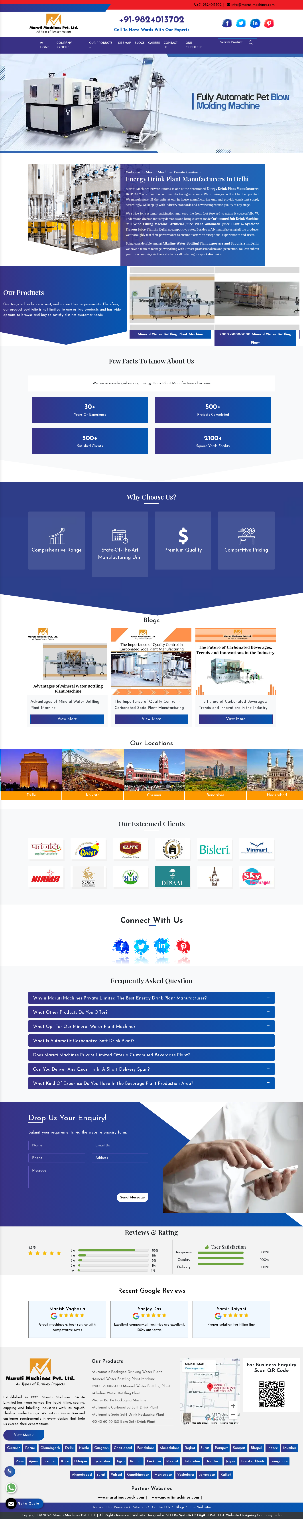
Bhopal (256, 1448)
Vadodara (185, 1475)
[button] (22, 103)
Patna (30, 1448)
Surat (205, 1448)
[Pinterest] (269, 23)
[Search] (263, 43)
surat (101, 1475)
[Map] (210, 1391)
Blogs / (181, 1507)
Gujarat (13, 1448)
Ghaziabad (123, 1448)
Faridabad (145, 1448)
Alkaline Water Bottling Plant (255, 334)
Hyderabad (216, 795)
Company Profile (64, 45)
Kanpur (136, 1461)
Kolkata (32, 795)
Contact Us (171, 45)
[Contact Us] (9, 1473)
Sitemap (124, 43)
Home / (97, 1507)
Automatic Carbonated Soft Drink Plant (125, 1407)
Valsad (116, 1475)
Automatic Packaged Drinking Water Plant (127, 1372)
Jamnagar (207, 1475)
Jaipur (231, 1461)
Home (44, 47)
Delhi (69, 1448)
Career (154, 43)
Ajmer (33, 1461)
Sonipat (239, 1448)
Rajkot (190, 1448)
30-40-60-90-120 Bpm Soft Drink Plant (124, 1422)
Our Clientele (194, 45)
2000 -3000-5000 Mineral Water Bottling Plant (170, 339)
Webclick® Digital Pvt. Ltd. (202, 1515)
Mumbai (289, 1448)
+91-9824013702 (151, 20)
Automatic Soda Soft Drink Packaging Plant (128, 1415)
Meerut (172, 1461)
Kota (65, 1461)
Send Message (132, 1197)
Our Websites (201, 1507)
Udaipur (80, 1461)
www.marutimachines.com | (177, 1498)
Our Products (100, 43)
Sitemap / (141, 1507)
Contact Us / (162, 1507)
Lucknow (154, 1461)
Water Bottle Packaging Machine (119, 1400)
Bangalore (155, 795)
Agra (120, 1461)
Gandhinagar (138, 1475)
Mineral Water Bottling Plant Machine (124, 1379)
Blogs (140, 43)
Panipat (221, 1448)
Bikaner (49, 1461)
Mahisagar (163, 1475)
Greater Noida (253, 1461)
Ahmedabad (169, 1448)
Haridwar (213, 1461)
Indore (272, 1448)
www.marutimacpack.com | (122, 1498)
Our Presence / (118, 1507)
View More (67, 719)
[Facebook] (227, 23)
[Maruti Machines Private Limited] (40, 1374)
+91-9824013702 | (210, 5)
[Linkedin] (255, 23)
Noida (84, 1448)
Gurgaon (101, 1448)
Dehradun (191, 1461)
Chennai (93, 795)
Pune (20, 1461)
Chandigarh (50, 1448)
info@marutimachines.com (252, 5)
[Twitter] (241, 23)
